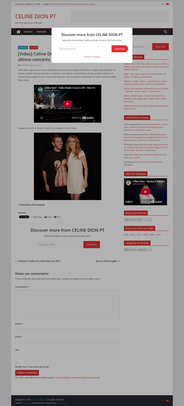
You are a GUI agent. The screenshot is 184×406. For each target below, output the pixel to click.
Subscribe (120, 48)
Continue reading (92, 56)
